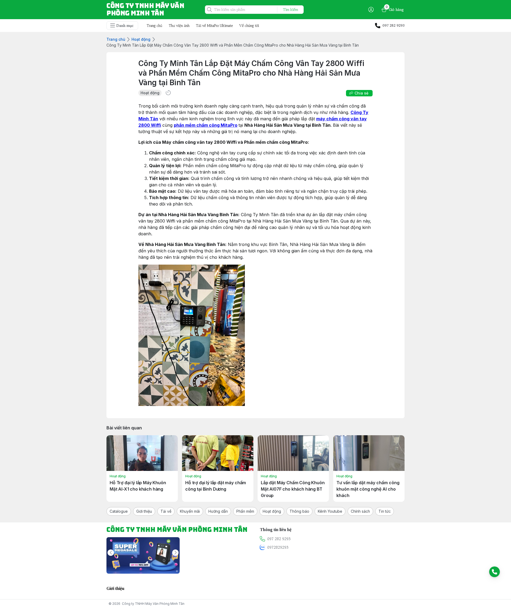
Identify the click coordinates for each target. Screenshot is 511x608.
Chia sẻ (361, 93)
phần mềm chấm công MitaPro (205, 125)
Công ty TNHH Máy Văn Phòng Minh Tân (153, 604)
